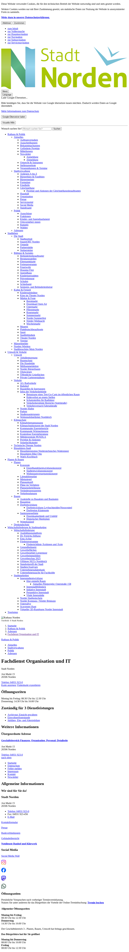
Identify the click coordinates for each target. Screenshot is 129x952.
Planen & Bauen (16, 459)
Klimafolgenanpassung (31, 422)
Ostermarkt (31, 306)
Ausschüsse (26, 213)
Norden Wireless (22, 346)
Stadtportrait (26, 239)
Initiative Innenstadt (36, 589)
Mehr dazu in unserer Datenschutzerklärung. (25, 17)
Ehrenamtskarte (28, 261)
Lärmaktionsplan (28, 476)
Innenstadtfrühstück (36, 586)
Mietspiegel (26, 479)
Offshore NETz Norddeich (33, 561)
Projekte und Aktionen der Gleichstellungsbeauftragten (53, 190)
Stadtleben (13, 233)
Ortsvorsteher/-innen (30, 222)
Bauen (17, 496)
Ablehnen (7, 23)
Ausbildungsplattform (31, 533)
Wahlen (24, 227)
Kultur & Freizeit (22, 289)
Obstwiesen (26, 371)
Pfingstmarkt (32, 309)
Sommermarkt (33, 315)
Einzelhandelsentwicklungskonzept (43, 468)
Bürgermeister (27, 179)
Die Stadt (18, 236)
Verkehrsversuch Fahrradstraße (41, 405)
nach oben (6, 757)
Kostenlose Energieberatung (34, 434)
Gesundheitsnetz (28, 547)
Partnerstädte (26, 247)
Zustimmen (19, 23)
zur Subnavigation (17, 39)
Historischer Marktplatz (38, 519)
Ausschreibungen (28, 142)
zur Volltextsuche (16, 31)
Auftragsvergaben (29, 140)
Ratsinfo (24, 224)
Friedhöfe (25, 185)
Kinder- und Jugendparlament (35, 219)
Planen (17, 462)
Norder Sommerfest (36, 318)
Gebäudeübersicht (10, 838)
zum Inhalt (13, 28)
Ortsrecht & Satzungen (31, 162)
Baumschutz (26, 360)
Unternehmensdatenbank (32, 569)
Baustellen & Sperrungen (32, 388)
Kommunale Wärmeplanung (34, 431)
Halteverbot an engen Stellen (40, 397)
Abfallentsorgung (28, 357)
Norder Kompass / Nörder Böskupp (38, 601)
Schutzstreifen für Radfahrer (40, 400)
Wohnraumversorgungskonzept (41, 473)
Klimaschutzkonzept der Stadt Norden (39, 425)
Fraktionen (25, 216)
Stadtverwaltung (22, 171)
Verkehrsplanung (28, 493)
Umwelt (18, 355)
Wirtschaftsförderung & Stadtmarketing (27, 527)
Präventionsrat (27, 278)
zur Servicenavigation (18, 42)
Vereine (24, 340)
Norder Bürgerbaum (30, 369)
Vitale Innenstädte (35, 595)
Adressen (18, 230)
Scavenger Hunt (28, 606)
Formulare (25, 182)
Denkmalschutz (21, 524)
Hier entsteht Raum (36, 581)
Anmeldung (32, 157)
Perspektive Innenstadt (37, 592)
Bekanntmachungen (30, 145)
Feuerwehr (25, 267)
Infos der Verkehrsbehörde (33, 391)
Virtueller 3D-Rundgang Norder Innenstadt (41, 609)
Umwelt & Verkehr (17, 352)
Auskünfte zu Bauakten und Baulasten (39, 499)
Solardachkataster (29, 442)
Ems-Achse (26, 538)
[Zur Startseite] (64, 88)
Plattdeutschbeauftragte (31, 329)
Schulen (24, 281)
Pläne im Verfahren (29, 485)
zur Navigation (15, 37)
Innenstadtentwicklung (31, 578)
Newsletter (25, 154)
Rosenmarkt (32, 312)
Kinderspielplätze (28, 292)
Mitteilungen (26, 151)
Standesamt (25, 207)
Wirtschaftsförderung (24, 530)
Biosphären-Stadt (22, 448)
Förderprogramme (29, 541)
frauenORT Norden (30, 241)
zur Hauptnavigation (18, 34)
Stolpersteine (26, 250)
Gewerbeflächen (28, 550)
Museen (24, 326)
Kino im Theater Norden (32, 295)
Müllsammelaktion (29, 366)
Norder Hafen (27, 408)
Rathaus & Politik (16, 134)
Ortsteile (24, 244)
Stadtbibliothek (27, 335)
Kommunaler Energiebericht (34, 428)
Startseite (12, 625)
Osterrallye (25, 603)
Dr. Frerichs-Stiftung (30, 536)
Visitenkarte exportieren (28, 685)
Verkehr (18, 380)
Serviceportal (26, 202)
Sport (22, 332)
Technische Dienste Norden (27, 445)
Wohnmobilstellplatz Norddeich (36, 417)
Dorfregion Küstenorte (37, 510)
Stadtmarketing (21, 575)
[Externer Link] (3, 862)
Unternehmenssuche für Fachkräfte (37, 572)
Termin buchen (95, 902)
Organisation (26, 196)
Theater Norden (28, 338)
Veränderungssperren (30, 490)
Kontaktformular (9, 822)
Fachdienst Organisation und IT (23, 634)
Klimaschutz (20, 420)
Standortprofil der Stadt (31, 564)
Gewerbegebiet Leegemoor (33, 552)
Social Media (26, 205)
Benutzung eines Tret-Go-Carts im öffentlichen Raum (53, 394)
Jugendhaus (26, 273)
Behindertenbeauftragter (32, 256)
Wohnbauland (27, 521)
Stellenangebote (28, 165)
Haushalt (24, 193)
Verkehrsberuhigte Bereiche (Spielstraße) (46, 403)
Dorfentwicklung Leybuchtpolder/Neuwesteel (49, 507)
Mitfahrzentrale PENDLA (33, 437)
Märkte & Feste (28, 298)
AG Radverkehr (28, 383)
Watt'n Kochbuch (28, 456)
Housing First (27, 270)
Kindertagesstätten (29, 275)
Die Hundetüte (27, 363)
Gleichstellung (27, 188)
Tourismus (13, 612)
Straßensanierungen (30, 414)
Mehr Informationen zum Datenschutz (20, 111)
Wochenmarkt (33, 323)
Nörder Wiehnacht (35, 321)
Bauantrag (25, 502)
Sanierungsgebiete (29, 513)
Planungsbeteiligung (30, 487)
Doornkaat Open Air (36, 304)
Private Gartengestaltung (32, 377)
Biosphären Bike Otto (31, 454)
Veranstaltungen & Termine (33, 168)
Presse (23, 199)
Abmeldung (32, 159)
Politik (17, 210)
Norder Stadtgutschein (31, 598)
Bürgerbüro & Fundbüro (32, 176)
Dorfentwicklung (28, 504)
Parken (23, 411)
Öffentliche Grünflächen (32, 374)
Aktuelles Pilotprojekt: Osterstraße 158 (52, 584)
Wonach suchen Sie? (11, 128)
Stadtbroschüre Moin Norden (28, 349)
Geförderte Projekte (30, 148)
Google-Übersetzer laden (14, 117)
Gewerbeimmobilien (30, 555)
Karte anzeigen (8, 685)
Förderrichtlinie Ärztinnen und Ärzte (44, 544)
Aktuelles (18, 137)
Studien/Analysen (29, 567)
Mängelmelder (21, 343)
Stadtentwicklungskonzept (39, 470)
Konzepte (25, 465)
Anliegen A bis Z (28, 174)
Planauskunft (26, 482)
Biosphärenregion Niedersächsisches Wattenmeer (44, 451)
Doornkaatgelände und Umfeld (41, 516)
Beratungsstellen (28, 258)
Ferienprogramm (28, 264)
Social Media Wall (10, 856)
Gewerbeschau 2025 (30, 558)
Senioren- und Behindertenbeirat (36, 287)
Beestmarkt (32, 301)
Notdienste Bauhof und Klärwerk (19, 843)
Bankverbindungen (10, 833)
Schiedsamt (25, 284)
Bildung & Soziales (23, 253)
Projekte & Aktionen (30, 439)
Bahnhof (24, 386)
